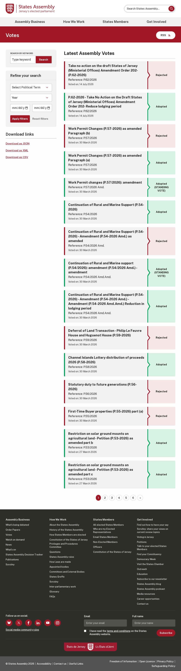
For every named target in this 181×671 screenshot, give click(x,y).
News (9, 544)
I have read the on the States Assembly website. (118, 633)
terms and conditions (118, 631)
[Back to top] (172, 659)
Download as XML (17, 150)
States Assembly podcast (151, 589)
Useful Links (76, 663)
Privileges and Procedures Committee (63, 545)
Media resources (146, 594)
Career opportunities (148, 599)
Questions (54, 552)
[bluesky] (9, 622)
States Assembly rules (61, 557)
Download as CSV (17, 157)
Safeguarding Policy (163, 666)
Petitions (142, 542)
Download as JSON (18, 143)
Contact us (142, 603)
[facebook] (28, 622)
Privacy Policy (165, 661)
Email (87, 616)
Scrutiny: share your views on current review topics (152, 530)
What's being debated (17, 525)
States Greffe (57, 576)
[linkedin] (38, 622)
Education (142, 574)
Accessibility (44, 663)
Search (43, 59)
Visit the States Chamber (150, 564)
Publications (12, 559)
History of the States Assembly (66, 529)
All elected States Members (108, 525)
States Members (116, 22)
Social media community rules (22, 629)
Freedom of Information (123, 661)
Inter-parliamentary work (62, 586)
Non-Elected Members (105, 542)
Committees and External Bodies (66, 571)
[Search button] (171, 9)
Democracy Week (146, 559)
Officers (97, 547)
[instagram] (57, 622)
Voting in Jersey (145, 537)
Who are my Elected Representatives (104, 530)
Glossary (54, 591)
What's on (11, 549)
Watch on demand (15, 539)
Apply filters (20, 118)
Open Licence (147, 661)
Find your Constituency (149, 554)
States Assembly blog (149, 584)
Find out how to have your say (152, 525)
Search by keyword (21, 53)
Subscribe (166, 633)
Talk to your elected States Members (152, 548)
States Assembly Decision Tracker (24, 554)
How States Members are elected (67, 534)
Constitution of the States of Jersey (68, 539)
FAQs (52, 596)
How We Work (73, 22)
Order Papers (13, 529)
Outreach (142, 569)
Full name (137, 616)
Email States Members (105, 537)
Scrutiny (10, 564)
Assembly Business (30, 22)
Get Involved (156, 22)
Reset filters (40, 118)
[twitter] (18, 622)
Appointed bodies (59, 566)
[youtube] (47, 622)
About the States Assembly (64, 525)
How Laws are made (60, 562)
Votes (9, 534)
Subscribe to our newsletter (152, 579)
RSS (163, 35)
